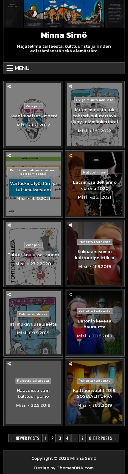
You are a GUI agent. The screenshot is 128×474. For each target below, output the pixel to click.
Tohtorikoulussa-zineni (33, 254)
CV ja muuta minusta (95, 99)
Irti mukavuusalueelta (33, 323)
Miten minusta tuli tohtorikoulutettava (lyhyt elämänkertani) (94, 115)
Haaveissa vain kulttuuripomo (33, 393)
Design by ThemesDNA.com (64, 467)
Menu (22, 68)
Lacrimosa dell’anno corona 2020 (95, 185)
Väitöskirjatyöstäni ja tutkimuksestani (33, 186)
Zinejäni (33, 105)
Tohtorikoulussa (33, 314)
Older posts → (103, 438)
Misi (21, 124)
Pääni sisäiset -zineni (33, 115)
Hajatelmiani (94, 172)
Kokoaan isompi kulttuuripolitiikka (94, 254)
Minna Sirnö (64, 35)
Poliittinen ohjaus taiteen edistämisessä (33, 172)
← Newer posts (25, 438)
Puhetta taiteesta (95, 241)
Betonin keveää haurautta (95, 324)
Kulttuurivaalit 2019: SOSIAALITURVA (94, 393)
